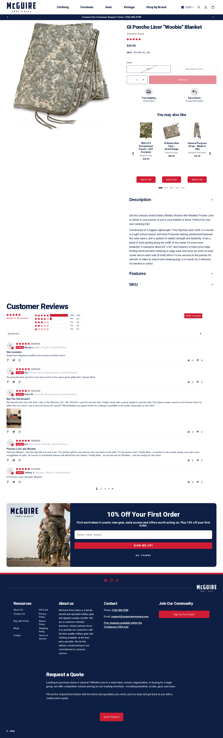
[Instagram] (111, 580)
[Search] (198, 7)
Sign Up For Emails (184, 614)
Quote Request (111, 716)
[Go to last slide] (133, 153)
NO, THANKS (143, 555)
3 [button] (105, 488)
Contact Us (19, 613)
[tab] (160, 187)
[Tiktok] (117, 580)
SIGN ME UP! (143, 545)
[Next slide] (212, 17)
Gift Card (43, 609)
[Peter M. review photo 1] (14, 418)
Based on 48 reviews (17, 318)
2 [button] (101, 488)
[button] (134, 39)
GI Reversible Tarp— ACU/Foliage (171, 146)
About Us (18, 609)
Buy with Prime (21, 621)
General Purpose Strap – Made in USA (197, 146)
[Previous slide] (7, 17)
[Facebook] (106, 580)
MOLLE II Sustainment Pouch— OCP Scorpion (146, 147)
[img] (23, 343)
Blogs (16, 628)
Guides (17, 635)
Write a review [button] (193, 315)
